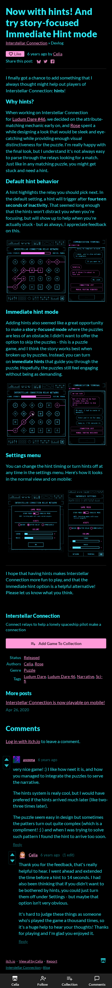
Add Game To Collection (60, 643)
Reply (17, 844)
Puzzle (29, 670)
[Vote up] (6, 759)
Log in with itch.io (23, 741)
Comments (97, 984)
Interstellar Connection (26, 43)
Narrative (85, 676)
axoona (29, 759)
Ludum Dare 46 (61, 676)
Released (32, 657)
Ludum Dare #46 (28, 119)
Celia (57, 54)
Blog (46, 967)
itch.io (10, 961)
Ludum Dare (35, 676)
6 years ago (47, 759)
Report (52, 961)
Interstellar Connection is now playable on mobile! (55, 702)
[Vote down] (6, 766)
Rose (75, 125)
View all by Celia (31, 961)
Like (17, 53)
